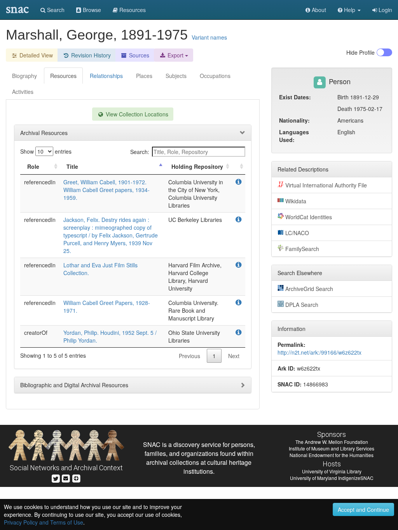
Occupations (215, 76)
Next (233, 356)
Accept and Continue (363, 509)
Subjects (176, 76)
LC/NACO (297, 233)
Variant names (209, 37)
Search (55, 10)
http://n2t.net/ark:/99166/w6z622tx (319, 352)
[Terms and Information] (76, 477)
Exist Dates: (295, 97)
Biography (24, 76)
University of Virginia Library (331, 471)
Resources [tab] (63, 76)
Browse (91, 10)
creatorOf (35, 332)
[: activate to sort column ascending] (238, 167)
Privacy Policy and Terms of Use (43, 522)
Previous (189, 356)
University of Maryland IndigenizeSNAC (332, 478)
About (318, 10)
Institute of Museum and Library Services (331, 448)
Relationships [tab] (106, 76)
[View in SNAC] (238, 182)
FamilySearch (302, 249)
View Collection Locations (136, 114)
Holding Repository (197, 166)
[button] (349, 9)
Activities (22, 91)
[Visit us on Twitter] (56, 477)
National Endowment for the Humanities (332, 455)
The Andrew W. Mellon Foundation (331, 441)
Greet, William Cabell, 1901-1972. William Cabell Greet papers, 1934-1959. (106, 189)
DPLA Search (301, 304)
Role (33, 166)
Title (72, 166)
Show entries (46, 151)
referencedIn (40, 182)
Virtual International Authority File (326, 185)
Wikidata (295, 201)
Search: (139, 152)
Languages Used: (294, 136)
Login (384, 10)
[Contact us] (65, 477)
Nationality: (294, 120)
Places (144, 76)
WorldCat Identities (308, 217)
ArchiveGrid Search (309, 289)
